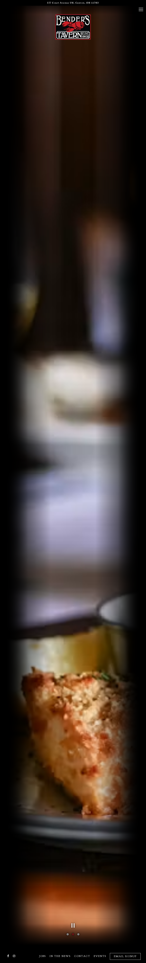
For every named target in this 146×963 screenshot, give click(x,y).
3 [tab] (78, 934)
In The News (60, 956)
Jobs (42, 956)
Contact (82, 956)
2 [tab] (73, 934)
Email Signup (125, 956)
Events (100, 956)
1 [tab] (67, 934)
